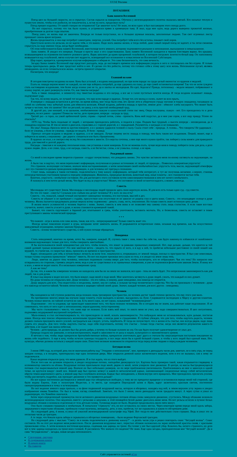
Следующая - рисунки (40, 437)
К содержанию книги (40, 440)
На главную (34, 446)
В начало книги (36, 443)
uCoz (134, 454)
